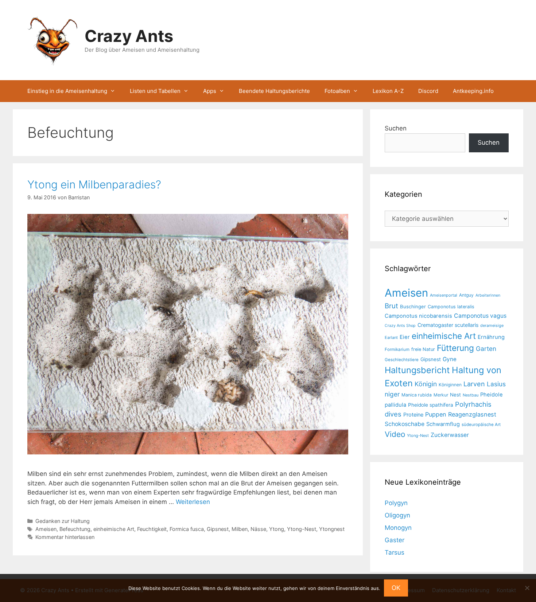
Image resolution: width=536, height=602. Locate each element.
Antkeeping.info (473, 90)
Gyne (450, 359)
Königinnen (450, 384)
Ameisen (46, 529)
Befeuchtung (74, 529)
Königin (426, 384)
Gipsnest (218, 529)
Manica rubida (416, 395)
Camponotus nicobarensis (418, 316)
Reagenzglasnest (472, 414)
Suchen (396, 128)
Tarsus (394, 552)
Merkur (441, 395)
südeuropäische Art (481, 424)
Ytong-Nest (301, 529)
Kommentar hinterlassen (64, 537)
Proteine (413, 414)
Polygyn (396, 503)
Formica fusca (187, 529)
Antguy (466, 295)
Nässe (258, 529)
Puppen (435, 414)
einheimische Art (113, 529)
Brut (391, 306)
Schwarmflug (443, 424)
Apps (209, 90)
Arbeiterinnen (487, 295)
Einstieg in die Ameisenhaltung (67, 90)
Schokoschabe (404, 424)
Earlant (391, 337)
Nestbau (470, 395)
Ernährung (491, 337)
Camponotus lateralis (451, 306)
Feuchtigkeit (152, 529)
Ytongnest (332, 529)
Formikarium (397, 349)
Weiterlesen (193, 501)
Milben (240, 529)
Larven (474, 384)
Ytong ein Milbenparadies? (94, 184)
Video (395, 434)
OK (396, 587)
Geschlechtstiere (402, 359)
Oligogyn (397, 515)
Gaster (394, 540)
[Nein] (527, 587)
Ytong (276, 529)
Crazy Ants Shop (400, 325)
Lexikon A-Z (388, 90)
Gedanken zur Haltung (62, 521)
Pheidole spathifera (430, 405)
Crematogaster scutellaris (447, 325)
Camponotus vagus (480, 315)
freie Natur (423, 349)
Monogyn (398, 527)
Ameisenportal (443, 295)
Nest (455, 395)
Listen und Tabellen (155, 90)
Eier (405, 337)
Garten (486, 348)
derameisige (492, 325)
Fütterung (455, 348)
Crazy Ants (129, 36)
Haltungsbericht (417, 370)
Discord (428, 90)
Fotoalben (337, 90)
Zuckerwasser (450, 434)
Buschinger (413, 306)
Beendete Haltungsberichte (274, 90)
